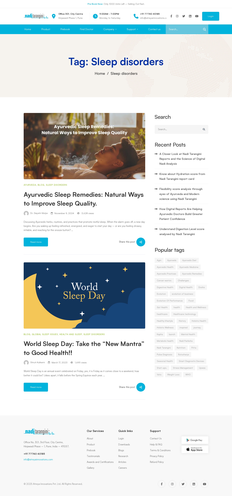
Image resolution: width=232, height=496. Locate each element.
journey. (197, 327)
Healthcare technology (184, 314)
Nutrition (181, 347)
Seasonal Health (165, 361)
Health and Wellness (196, 307)
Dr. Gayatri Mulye (39, 213)
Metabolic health (165, 341)
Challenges (183, 280)
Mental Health (188, 334)
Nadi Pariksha (186, 341)
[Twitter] (184, 16)
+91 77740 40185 (34, 453)
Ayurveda (30, 184)
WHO (188, 374)
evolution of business (182, 294)
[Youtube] (197, 16)
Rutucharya (183, 354)
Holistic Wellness (165, 327)
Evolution (161, 294)
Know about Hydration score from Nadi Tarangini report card (182, 176)
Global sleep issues (45, 334)
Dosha (202, 287)
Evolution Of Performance (170, 300)
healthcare (162, 314)
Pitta (193, 347)
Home (100, 73)
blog (41, 184)
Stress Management (183, 368)
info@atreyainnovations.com (38, 459)
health (177, 307)
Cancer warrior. (164, 280)
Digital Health (186, 287)
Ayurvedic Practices (166, 273)
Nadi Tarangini (164, 347)
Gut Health (162, 307)
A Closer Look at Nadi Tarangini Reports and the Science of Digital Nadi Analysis (182, 158)
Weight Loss (173, 374)
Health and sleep (70, 334)
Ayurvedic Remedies (192, 273)
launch (172, 334)
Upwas (202, 368)
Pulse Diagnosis (164, 354)
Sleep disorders (56, 184)
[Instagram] (177, 16)
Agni (159, 260)
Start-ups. (162, 368)
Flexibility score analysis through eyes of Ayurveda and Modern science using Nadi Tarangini (180, 194)
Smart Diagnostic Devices (191, 361)
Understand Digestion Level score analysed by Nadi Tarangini (181, 231)
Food (191, 300)
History (182, 321)
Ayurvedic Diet (189, 260)
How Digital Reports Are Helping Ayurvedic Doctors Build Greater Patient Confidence (181, 214)
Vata (159, 374)
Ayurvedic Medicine (188, 267)
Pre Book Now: (95, 4)
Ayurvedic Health (165, 267)
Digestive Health (165, 287)
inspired (183, 327)
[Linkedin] (190, 16)
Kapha (160, 334)
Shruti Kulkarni (37, 362)
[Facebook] (171, 16)
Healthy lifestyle (165, 321)
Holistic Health (199, 321)
